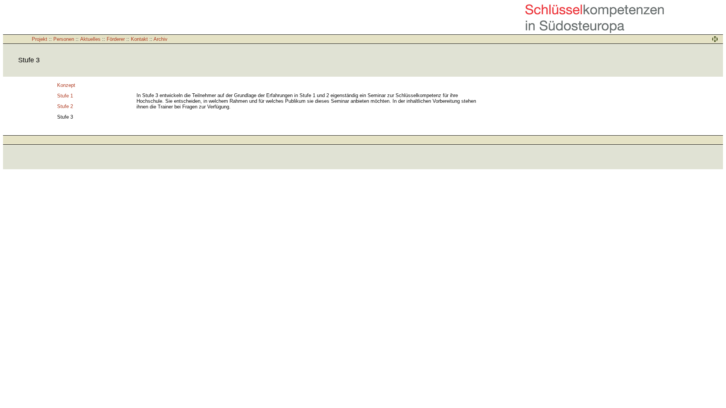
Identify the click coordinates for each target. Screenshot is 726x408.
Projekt (39, 39)
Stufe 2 (65, 106)
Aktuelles (90, 39)
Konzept (66, 85)
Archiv (161, 39)
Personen (63, 39)
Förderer (116, 39)
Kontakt (139, 39)
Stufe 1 (65, 96)
